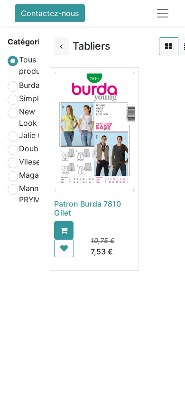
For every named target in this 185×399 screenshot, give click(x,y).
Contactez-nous (50, 13)
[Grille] (168, 46)
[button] (64, 230)
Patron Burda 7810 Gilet (87, 208)
